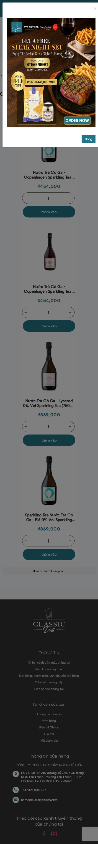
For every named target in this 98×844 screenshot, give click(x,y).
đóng (88, 139)
